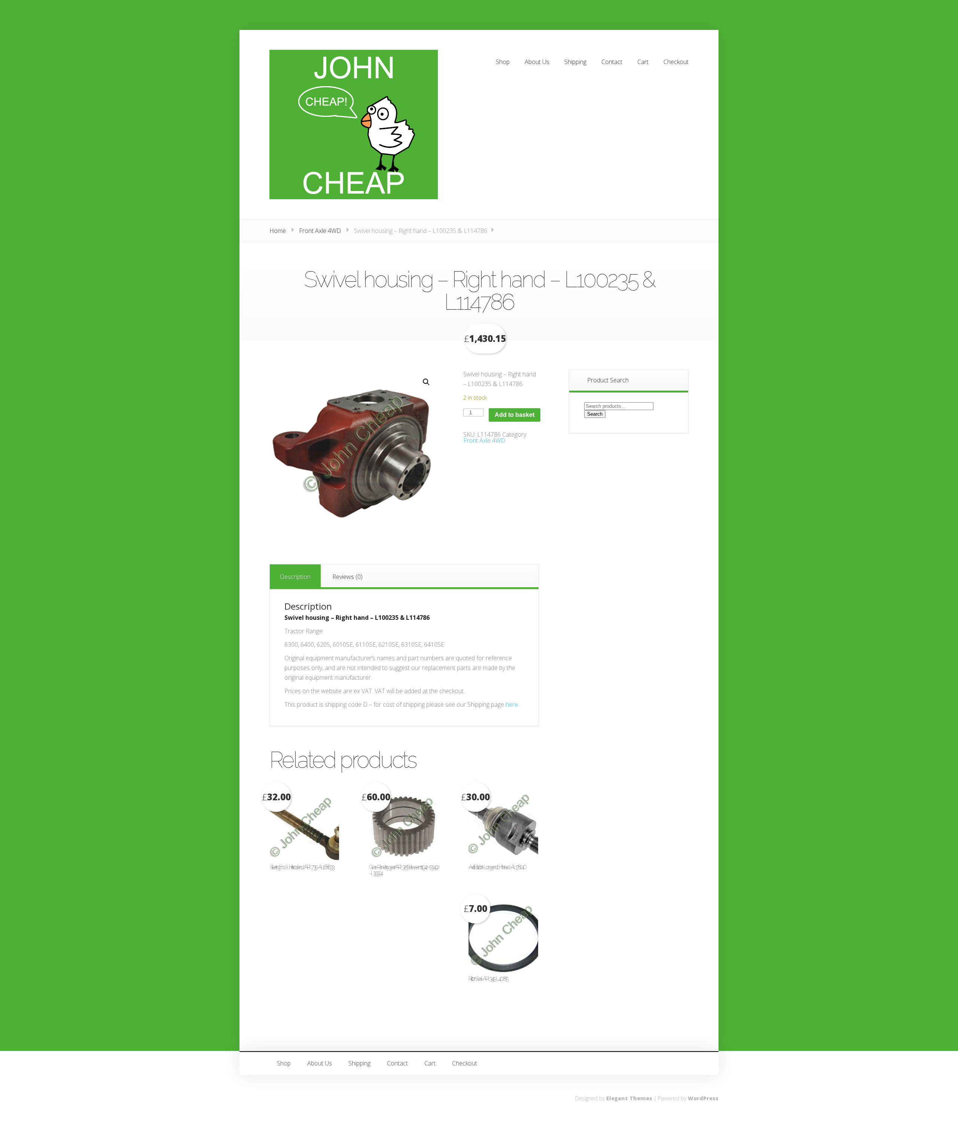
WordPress (703, 1098)
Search (594, 414)
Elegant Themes (629, 1098)
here (512, 704)
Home (277, 231)
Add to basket (514, 415)
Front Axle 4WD (320, 231)
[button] (426, 382)
